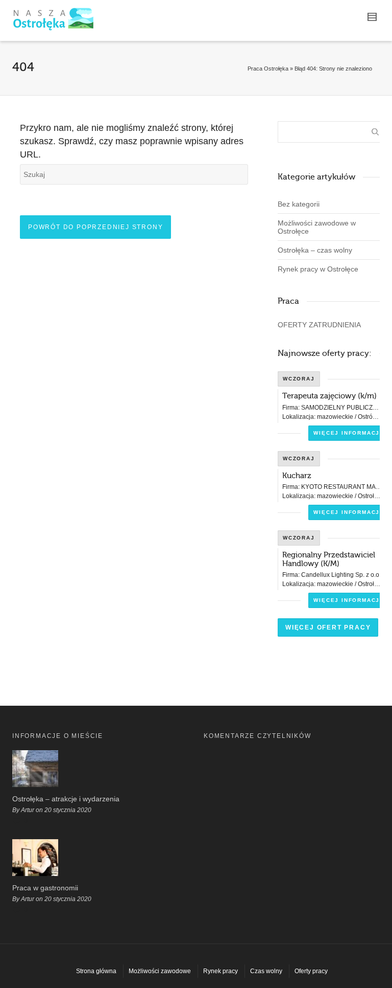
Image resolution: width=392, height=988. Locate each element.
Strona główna (96, 971)
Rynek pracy (220, 971)
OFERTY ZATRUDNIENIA (319, 325)
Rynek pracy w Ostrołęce (318, 269)
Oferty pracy (311, 971)
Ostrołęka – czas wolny (315, 250)
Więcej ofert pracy (328, 627)
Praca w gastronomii (45, 888)
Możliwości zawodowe (160, 971)
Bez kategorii (299, 204)
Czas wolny (266, 971)
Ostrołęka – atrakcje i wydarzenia (65, 799)
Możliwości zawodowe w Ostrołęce (317, 227)
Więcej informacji (347, 433)
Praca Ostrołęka (268, 68)
